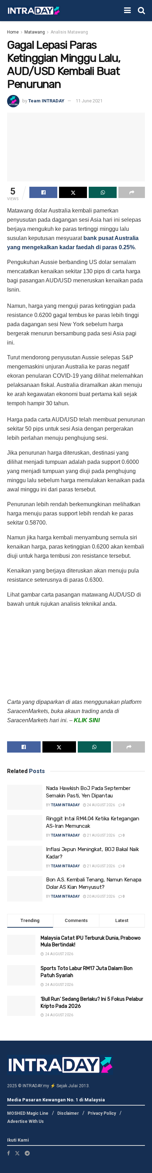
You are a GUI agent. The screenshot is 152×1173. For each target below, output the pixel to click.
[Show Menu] (127, 10)
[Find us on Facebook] (8, 1153)
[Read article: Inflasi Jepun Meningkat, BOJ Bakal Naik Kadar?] (24, 858)
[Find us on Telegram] (27, 1153)
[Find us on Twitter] (17, 1153)
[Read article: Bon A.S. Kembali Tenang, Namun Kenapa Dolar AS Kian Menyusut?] (24, 889)
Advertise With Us (25, 1121)
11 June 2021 (89, 100)
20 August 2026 (100, 896)
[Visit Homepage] (33, 11)
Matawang (34, 32)
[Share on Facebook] (43, 192)
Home (13, 32)
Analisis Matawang (69, 32)
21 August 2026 (100, 835)
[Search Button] (141, 10)
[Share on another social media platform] (131, 192)
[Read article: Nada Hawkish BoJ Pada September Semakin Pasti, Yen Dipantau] (24, 797)
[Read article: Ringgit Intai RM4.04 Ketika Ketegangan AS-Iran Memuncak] (24, 827)
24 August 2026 (100, 805)
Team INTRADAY (46, 100)
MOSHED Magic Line (27, 1113)
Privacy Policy (102, 1113)
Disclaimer (68, 1113)
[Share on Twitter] (73, 192)
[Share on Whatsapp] (103, 192)
